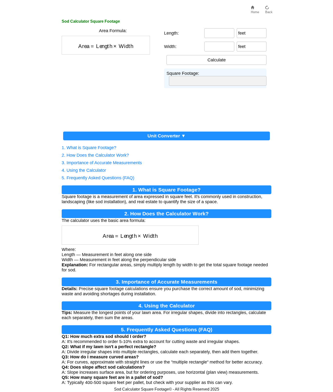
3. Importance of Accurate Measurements (102, 162)
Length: (171, 33)
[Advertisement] (110, 91)
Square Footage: (182, 73)
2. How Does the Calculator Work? (95, 155)
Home (255, 10)
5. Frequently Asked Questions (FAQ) (98, 177)
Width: (170, 46)
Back (269, 10)
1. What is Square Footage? (89, 147)
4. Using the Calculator (84, 170)
